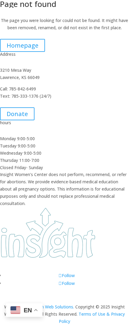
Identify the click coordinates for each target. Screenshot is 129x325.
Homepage (22, 45)
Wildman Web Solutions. (51, 307)
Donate (17, 114)
